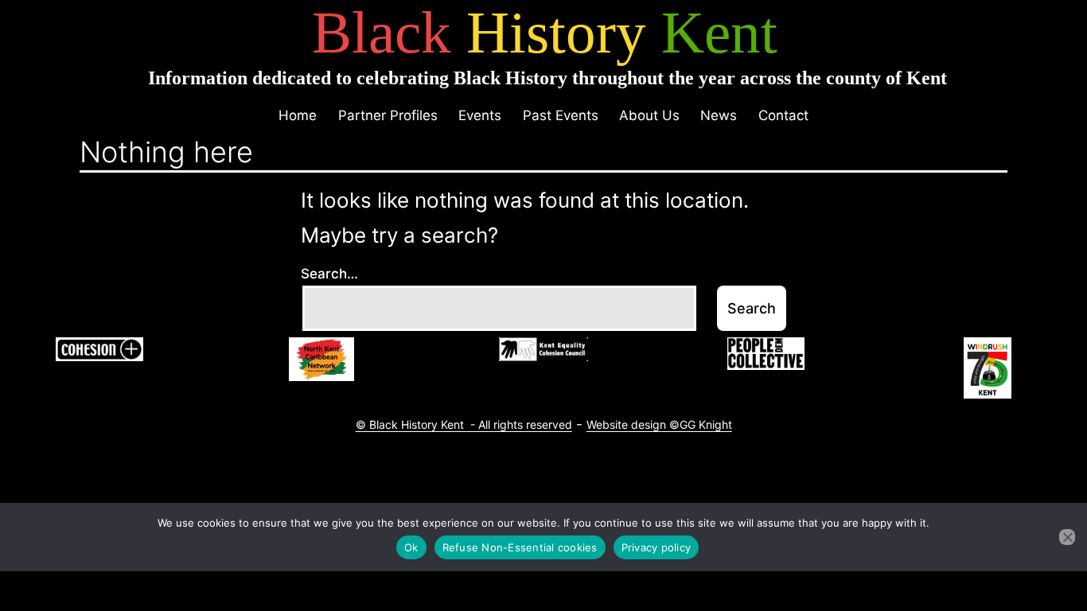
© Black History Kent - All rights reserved (464, 424)
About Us (649, 115)
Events (479, 115)
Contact (783, 115)
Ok (411, 547)
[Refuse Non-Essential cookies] (1067, 537)
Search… (329, 274)
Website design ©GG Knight (659, 424)
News (718, 115)
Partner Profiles (388, 115)
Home (298, 115)
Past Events (560, 115)
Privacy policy (656, 547)
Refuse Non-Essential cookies (520, 547)
